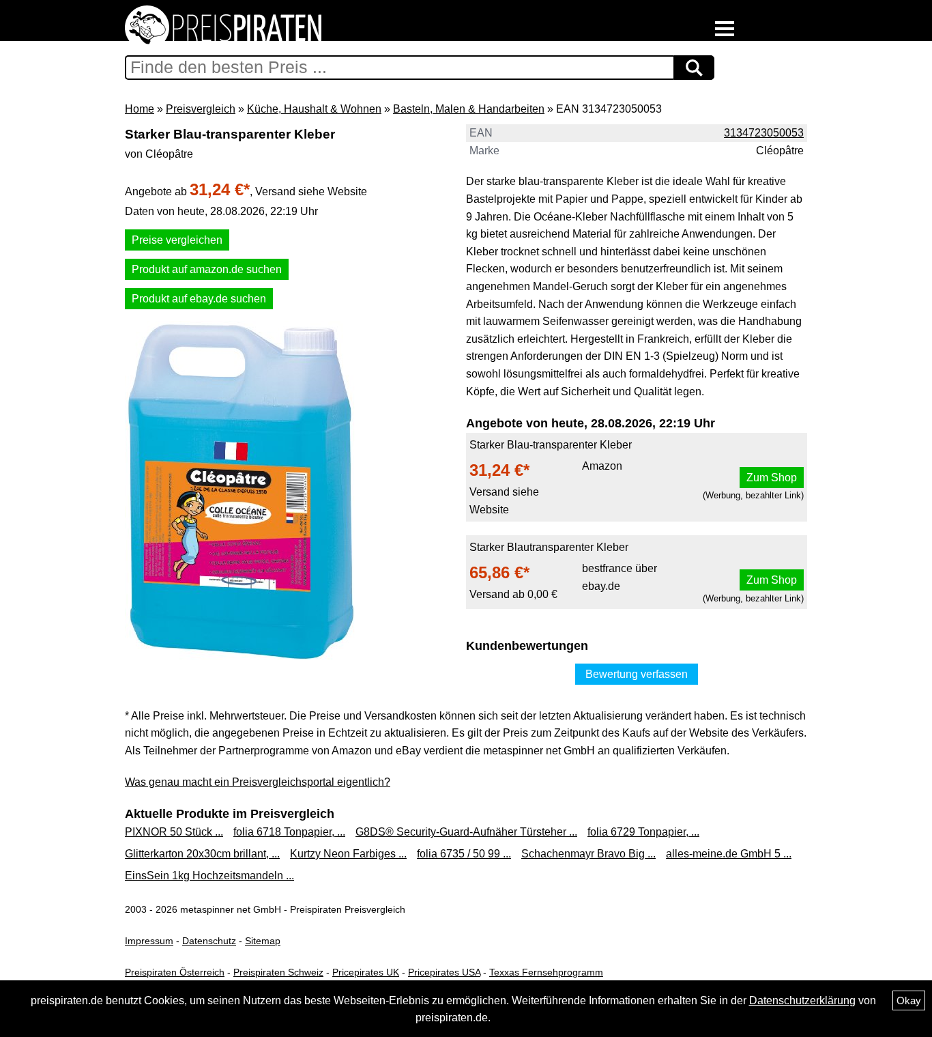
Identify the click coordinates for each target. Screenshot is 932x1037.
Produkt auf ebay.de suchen (199, 298)
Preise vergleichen (177, 240)
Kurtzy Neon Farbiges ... (348, 854)
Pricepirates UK (365, 972)
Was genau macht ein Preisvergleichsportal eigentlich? (257, 782)
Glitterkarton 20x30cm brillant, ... (202, 854)
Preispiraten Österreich (174, 972)
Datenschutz (209, 940)
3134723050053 (764, 133)
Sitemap (262, 940)
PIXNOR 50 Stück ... (174, 832)
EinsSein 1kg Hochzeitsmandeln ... (209, 875)
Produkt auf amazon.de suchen (207, 269)
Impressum (149, 940)
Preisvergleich (200, 109)
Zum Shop (771, 477)
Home (139, 109)
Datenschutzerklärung (802, 1000)
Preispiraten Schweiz (278, 972)
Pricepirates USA (444, 972)
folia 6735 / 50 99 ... (464, 854)
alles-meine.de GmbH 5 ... (728, 854)
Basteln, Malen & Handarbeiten (468, 109)
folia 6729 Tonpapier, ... (643, 832)
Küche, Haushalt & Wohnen (314, 109)
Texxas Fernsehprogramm (546, 972)
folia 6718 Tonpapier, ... (289, 832)
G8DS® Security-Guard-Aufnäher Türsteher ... (466, 832)
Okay (909, 1000)
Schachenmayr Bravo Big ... (588, 854)
